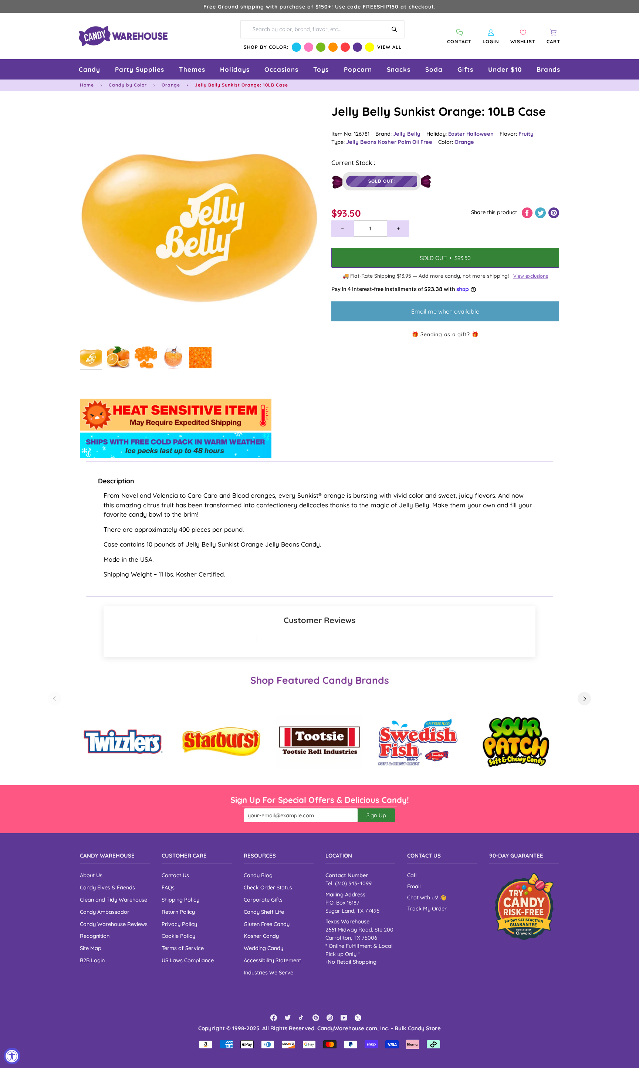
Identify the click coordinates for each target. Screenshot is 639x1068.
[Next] (584, 698)
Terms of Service (183, 948)
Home (87, 85)
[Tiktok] (301, 1017)
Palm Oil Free (415, 141)
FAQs (168, 887)
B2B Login (92, 960)
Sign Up (376, 815)
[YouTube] (344, 1017)
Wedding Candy (263, 948)
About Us (91, 875)
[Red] (345, 47)
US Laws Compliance (188, 960)
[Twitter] (287, 1017)
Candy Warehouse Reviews (114, 923)
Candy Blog (258, 875)
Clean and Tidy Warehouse (113, 899)
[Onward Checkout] (524, 906)
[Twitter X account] (358, 1017)
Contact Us (175, 875)
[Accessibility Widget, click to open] (12, 1056)
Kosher (388, 141)
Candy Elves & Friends (107, 887)
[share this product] (528, 212)
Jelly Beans (362, 141)
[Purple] (357, 47)
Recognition (94, 935)
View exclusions (530, 276)
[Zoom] (200, 223)
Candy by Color (128, 85)
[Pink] (308, 47)
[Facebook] (273, 1017)
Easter (457, 133)
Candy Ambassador (104, 911)
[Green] (320, 47)
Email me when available (445, 311)
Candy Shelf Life (264, 911)
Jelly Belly (406, 133)
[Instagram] (330, 1017)
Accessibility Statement (272, 960)
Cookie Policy (178, 935)
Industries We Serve (268, 972)
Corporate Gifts (263, 899)
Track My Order (427, 908)
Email (414, 886)
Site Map (90, 948)
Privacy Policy (179, 923)
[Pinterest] (315, 1017)
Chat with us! (423, 897)
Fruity (526, 133)
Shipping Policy (180, 899)
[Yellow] (369, 47)
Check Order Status (268, 887)
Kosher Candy (261, 935)
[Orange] (333, 47)
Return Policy (178, 911)
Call (412, 875)
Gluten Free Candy (267, 923)
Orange (171, 85)
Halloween (480, 133)
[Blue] (296, 47)
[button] (89, 69)
